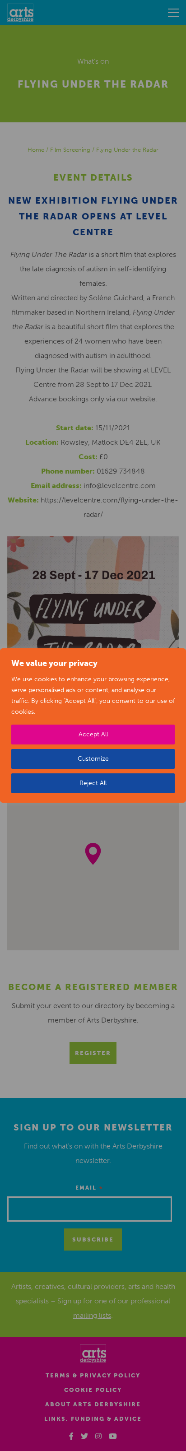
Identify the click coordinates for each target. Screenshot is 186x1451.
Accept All (93, 734)
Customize (93, 759)
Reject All (93, 783)
